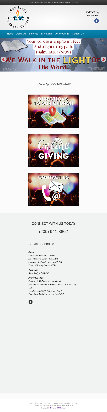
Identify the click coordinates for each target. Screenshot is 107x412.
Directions (46, 33)
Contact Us (78, 33)
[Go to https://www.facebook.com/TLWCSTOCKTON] (30, 302)
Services (33, 33)
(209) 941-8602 (92, 15)
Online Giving (62, 33)
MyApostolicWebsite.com (58, 408)
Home (10, 33)
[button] (3, 59)
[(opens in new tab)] (53, 149)
